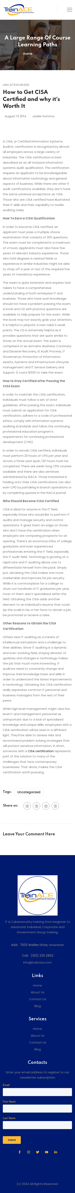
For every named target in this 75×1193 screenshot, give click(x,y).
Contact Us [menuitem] (37, 999)
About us (45, 53)
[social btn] (27, 806)
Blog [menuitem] (37, 1006)
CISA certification (41, 751)
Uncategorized (28, 792)
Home (27, 53)
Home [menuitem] (37, 985)
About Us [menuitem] (37, 992)
